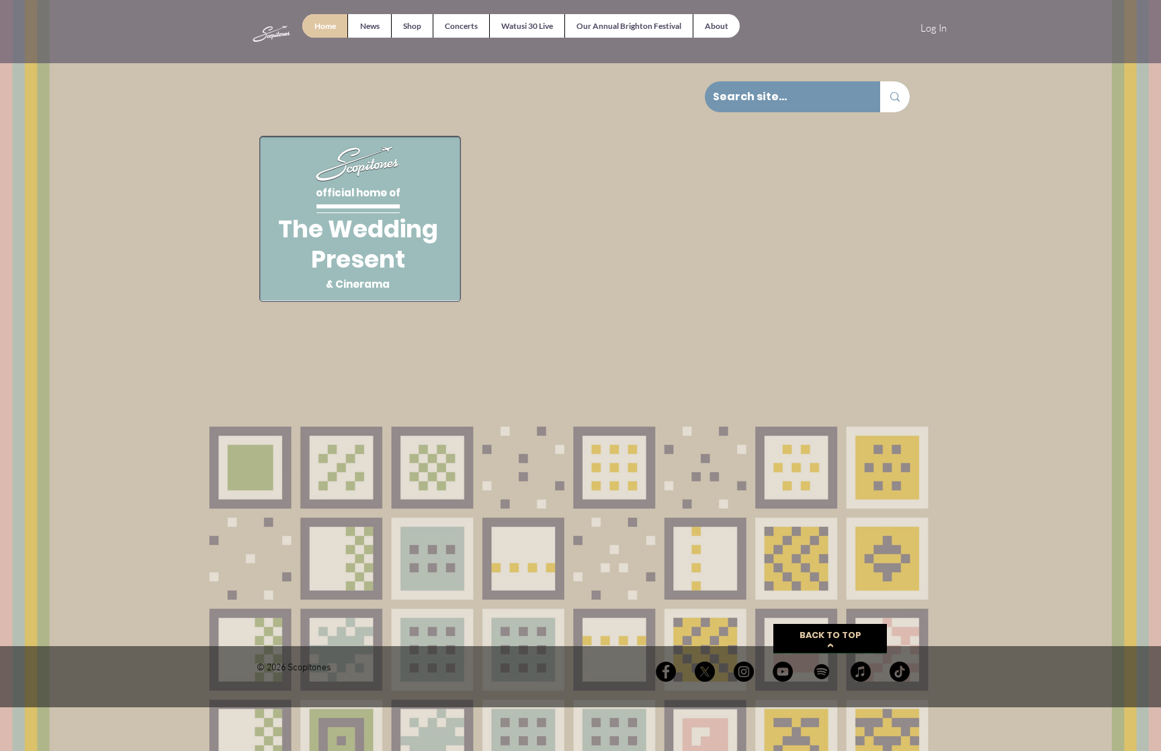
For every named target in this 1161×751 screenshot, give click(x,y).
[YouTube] (783, 672)
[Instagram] (744, 672)
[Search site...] (895, 96)
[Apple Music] (861, 672)
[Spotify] (822, 672)
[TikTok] (900, 672)
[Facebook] (666, 672)
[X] (705, 672)
